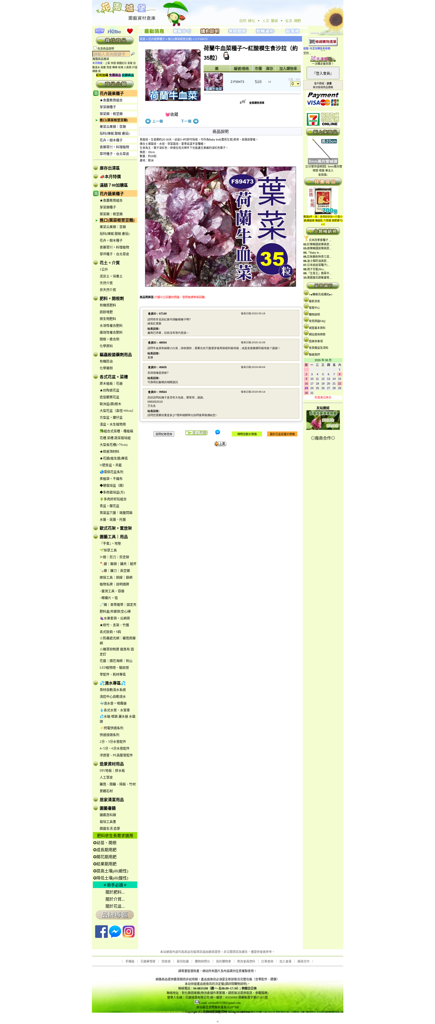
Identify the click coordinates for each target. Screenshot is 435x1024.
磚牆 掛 (96, 71)
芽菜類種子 (108, 107)
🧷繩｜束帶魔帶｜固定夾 (118, 604)
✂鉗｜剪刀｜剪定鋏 (114, 557)
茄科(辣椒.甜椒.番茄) (114, 133)
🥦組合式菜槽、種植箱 (116, 431)
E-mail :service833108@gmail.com (220, 1003)
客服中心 (314, 307)
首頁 (142, 39)
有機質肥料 (108, 305)
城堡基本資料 (317, 327)
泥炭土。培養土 (111, 276)
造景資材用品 (112, 764)
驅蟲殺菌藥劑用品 (116, 355)
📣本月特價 (110, 177)
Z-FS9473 (201, 39)
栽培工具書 (108, 822)
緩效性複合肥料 (111, 332)
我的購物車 (223, 961)
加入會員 (285, 961)
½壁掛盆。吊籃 (111, 465)
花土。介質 (110, 263)
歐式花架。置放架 (116, 528)
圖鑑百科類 (108, 815)
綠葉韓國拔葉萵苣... (319, 248)
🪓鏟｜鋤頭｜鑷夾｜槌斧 (118, 564)
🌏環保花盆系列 (111, 472)
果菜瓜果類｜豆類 (113, 126)
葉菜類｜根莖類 (111, 114)
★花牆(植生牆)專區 (114, 458)
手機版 (129, 961)
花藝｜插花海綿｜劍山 (116, 661)
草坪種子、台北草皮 (114, 154)
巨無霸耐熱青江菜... (319, 256)
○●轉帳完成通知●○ (321, 294)
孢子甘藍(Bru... (316, 269)
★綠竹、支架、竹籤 (114, 625)
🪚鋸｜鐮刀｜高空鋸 (115, 570)
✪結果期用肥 (105, 864)
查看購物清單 (256, 102)
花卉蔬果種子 (112, 93)
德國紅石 (122, 63)
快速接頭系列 (109, 735)
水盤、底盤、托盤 (113, 519)
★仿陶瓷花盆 (109, 390)
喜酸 (129, 63)
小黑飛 (127, 67)
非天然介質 (108, 290)
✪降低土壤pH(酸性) (110, 878)
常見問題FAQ (317, 321)
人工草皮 (106, 777)
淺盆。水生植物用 (113, 424)
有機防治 (106, 361)
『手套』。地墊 (110, 543)
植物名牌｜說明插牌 (114, 584)
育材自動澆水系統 (113, 690)
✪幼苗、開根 (105, 843)
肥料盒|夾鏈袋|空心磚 (115, 611)
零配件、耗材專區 (113, 674)
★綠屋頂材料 (109, 451)
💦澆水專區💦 (113, 683)
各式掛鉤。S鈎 (110, 632)
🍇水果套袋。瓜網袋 (115, 618)
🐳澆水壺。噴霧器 (113, 703)
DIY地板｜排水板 (112, 770)
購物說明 (314, 314)
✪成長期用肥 (105, 850)
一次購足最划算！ (323, 63)
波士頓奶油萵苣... (318, 260)
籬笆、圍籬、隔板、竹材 (118, 784)
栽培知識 (183, 961)
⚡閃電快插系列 (111, 728)
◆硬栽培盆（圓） (113, 485)
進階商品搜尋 (102, 58)
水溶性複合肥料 (111, 325)
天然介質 (106, 283)
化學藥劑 (106, 368)
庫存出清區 (110, 168)
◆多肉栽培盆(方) (112, 492)
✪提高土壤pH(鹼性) (110, 871)
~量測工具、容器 (112, 591)
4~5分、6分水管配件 (115, 748)
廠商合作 (304, 961)
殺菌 (103, 67)
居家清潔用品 (112, 800)
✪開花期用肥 (105, 857)
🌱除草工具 (108, 550)
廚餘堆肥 (106, 312)
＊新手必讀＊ (115, 885)
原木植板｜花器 (111, 383)
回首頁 (166, 961)
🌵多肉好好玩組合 (113, 499)
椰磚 (114, 67)
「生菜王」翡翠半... (319, 273)
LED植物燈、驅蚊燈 (114, 667)
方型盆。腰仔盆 (111, 417)
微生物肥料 (108, 319)
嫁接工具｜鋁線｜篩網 (116, 577)
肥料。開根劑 (112, 298)
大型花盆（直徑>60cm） (117, 411)
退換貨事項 (316, 341)
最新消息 (314, 301)
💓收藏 (171, 114)
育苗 (109, 67)
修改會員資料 (246, 961)
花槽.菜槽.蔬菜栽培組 (115, 438)
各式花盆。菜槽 (114, 377)
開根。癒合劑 (109, 339)
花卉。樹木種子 (111, 140)
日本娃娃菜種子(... (318, 264)
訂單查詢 (267, 961)
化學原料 (106, 346)
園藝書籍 (108, 808)
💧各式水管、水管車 (115, 710)
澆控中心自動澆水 (113, 696)
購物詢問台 (202, 961)
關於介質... (115, 899)
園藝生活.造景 (110, 828)
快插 (113, 63)
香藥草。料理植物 (114, 147)
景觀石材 (106, 791)
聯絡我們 (314, 354)
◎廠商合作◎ (323, 438)
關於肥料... (115, 892)
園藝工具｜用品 (114, 537)
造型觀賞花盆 (109, 397)
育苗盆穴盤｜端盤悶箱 (116, 513)
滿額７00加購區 (114, 185)
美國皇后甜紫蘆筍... (319, 277)
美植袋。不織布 (111, 479)
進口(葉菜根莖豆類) (114, 120)
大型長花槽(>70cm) (113, 445)
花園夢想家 (148, 961)
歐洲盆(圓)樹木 (110, 404)
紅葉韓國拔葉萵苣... (319, 244)
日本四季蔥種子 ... (320, 240)
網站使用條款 (317, 334)
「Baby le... (314, 252)
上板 (107, 63)
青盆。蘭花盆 (109, 506)
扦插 (134, 67)
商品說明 (220, 131)
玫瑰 (120, 67)
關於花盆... (115, 906)
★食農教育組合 (111, 100)
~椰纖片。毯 (109, 598)
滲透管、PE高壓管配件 (116, 755)
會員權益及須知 (318, 347)
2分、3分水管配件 (113, 741)
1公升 (104, 269)
